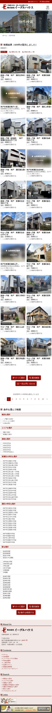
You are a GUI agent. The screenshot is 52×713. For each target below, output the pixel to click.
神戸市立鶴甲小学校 (9, 514)
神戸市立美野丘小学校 (10, 512)
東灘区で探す (7, 434)
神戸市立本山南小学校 (10, 480)
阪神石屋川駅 (7, 589)
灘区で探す (6, 432)
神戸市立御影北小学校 (10, 463)
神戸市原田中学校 (9, 542)
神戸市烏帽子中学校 (9, 540)
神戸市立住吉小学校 (9, 467)
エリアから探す (8, 681)
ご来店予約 (7, 662)
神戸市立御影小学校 (9, 461)
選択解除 (35, 378)
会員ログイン (34, 1)
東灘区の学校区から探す (11, 685)
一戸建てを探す (8, 419)
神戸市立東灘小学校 (9, 484)
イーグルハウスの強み (10, 658)
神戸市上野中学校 (9, 538)
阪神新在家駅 (7, 591)
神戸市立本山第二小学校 (11, 474)
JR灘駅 (5, 572)
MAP (23, 640)
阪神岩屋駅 (6, 598)
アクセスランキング (9, 691)
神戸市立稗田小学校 (9, 525)
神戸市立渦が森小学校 (10, 465)
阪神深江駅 (6, 578)
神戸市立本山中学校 (9, 495)
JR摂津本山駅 (7, 564)
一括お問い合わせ (27, 384)
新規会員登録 (46, 1)
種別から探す (7, 678)
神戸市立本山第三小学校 (11, 476)
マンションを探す (9, 421)
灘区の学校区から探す (10, 687)
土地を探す (6, 423)
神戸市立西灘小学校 (9, 527)
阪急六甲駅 (6, 555)
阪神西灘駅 (6, 595)
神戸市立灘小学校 (9, 519)
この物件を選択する (9, 81)
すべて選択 (20, 378)
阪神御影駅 (6, 587)
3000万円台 (7, 443)
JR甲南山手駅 (7, 561)
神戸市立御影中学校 (9, 488)
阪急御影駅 (6, 553)
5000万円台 (7, 448)
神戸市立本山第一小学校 (11, 472)
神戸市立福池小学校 (9, 478)
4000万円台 (7, 445)
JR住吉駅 (6, 566)
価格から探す (7, 683)
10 (43, 399)
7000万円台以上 (8, 452)
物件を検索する (27, 612)
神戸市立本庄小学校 (9, 482)
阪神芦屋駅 (6, 576)
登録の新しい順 (29, 52)
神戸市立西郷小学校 (9, 530)
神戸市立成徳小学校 (9, 510)
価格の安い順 (15, 52)
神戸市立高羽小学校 (9, 508)
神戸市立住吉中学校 (9, 490)
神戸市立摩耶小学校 (9, 521)
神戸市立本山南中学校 (10, 497)
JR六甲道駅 (7, 568)
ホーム (5, 35)
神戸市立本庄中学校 (9, 499)
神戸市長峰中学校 (9, 536)
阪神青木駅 (6, 580)
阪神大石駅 (6, 593)
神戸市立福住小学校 (9, 523)
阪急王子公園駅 (8, 558)
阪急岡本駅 (6, 551)
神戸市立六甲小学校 (9, 517)
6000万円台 (7, 450)
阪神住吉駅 (6, 585)
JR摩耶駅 (6, 570)
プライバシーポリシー (10, 668)
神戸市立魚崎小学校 (9, 469)
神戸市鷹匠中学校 (9, 534)
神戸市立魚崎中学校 (9, 493)
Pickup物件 (7, 660)
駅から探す (7, 689)
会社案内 (6, 656)
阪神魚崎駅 (6, 583)
